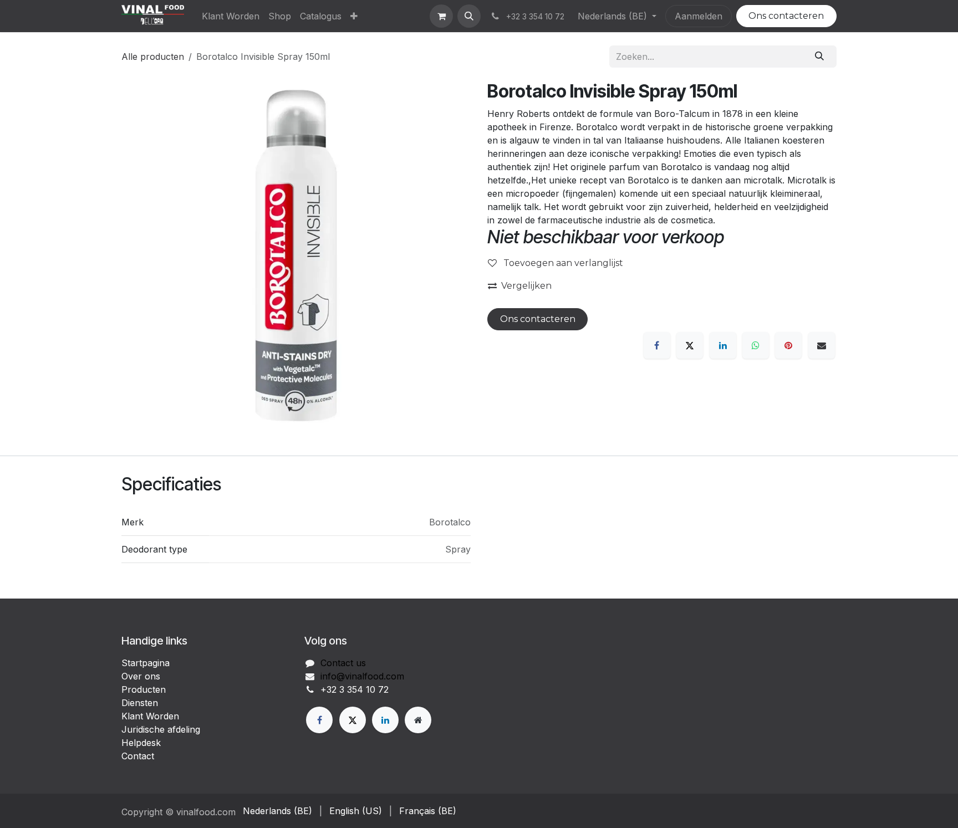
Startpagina (145, 662)
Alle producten (152, 56)
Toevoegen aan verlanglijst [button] (562, 263)
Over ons (140, 676)
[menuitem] (230, 16)
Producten (143, 689)
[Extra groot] (418, 720)
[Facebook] (657, 345)
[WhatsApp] (755, 345)
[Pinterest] (788, 345)
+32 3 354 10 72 (354, 689)
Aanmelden (698, 16)
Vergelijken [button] (526, 285)
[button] (469, 16)
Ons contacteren (786, 16)
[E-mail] (821, 345)
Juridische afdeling (160, 729)
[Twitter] (352, 720)
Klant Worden (150, 716)
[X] (689, 345)
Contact (137, 755)
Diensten (139, 702)
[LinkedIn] (723, 345)
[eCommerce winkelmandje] (441, 16)
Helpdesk (141, 742)
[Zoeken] (820, 56)
